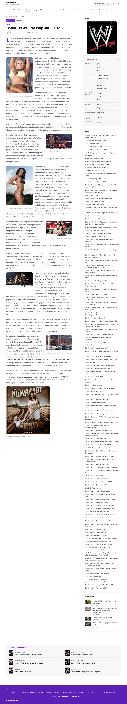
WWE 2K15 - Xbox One (93, 576)
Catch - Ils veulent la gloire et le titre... (98, 281)
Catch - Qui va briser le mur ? (95, 391)
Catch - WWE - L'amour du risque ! (97, 479)
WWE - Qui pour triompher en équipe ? (98, 161)
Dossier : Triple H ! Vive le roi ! (96, 518)
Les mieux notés (109, 692)
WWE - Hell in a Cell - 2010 (94, 170)
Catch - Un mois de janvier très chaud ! (99, 198)
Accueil (8, 16)
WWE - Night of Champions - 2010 (97, 164)
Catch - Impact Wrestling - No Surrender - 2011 (101, 321)
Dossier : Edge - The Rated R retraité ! (98, 233)
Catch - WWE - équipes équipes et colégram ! (101, 499)
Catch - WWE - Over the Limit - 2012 (98, 445)
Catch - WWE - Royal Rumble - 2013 (97, 464)
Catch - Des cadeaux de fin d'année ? (98, 368)
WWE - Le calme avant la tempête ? (97, 511)
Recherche (75, 696)
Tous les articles (94, 692)
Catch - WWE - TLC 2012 (94, 476)
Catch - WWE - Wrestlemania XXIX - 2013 (99, 456)
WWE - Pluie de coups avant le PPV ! (98, 541)
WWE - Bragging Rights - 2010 (95, 179)
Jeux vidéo (56, 10)
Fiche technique (91, 59)
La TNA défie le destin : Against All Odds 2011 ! (101, 213)
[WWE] (102, 37)
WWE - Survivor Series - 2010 (95, 182)
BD (41, 10)
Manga (35, 10)
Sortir (87, 10)
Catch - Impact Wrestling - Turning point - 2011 (101, 359)
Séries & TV (15, 16)
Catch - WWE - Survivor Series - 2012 (98, 482)
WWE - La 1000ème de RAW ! (95, 529)
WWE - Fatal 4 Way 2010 (93, 143)
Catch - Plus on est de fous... (95, 201)
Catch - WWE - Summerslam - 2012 (97, 521)
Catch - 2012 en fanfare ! (94, 385)
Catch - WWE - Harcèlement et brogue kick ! (100, 515)
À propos (15, 692)
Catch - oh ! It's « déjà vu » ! (95, 318)
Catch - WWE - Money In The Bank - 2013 (99, 585)
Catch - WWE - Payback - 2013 (96, 588)
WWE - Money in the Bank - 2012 (96, 532)
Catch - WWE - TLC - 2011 (94, 377)
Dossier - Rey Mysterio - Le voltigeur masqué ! (101, 538)
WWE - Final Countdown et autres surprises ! (101, 227)
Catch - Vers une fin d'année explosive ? (99, 365)
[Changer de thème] (114, 4)
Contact (24, 692)
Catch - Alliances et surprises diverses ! (99, 219)
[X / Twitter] (7, 688)
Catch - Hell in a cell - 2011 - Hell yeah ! (99, 334)
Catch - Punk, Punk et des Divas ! (96, 294)
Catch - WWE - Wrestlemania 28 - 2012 (99, 430)
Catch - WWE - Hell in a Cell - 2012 (97, 491)
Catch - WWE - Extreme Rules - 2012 (98, 438)
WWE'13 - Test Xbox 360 (94, 488)
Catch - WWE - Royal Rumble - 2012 (97, 399)
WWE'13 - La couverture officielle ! (97, 448)
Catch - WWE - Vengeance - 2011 (96, 348)
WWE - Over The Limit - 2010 (95, 140)
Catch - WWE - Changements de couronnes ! (101, 467)
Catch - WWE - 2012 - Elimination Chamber (100, 411)
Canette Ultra (17, 33)
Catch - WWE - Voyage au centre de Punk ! (100, 505)
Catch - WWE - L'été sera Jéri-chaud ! (98, 544)
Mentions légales (37, 692)
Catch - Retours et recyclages (95, 402)
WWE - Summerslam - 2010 (94, 158)
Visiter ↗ (100, 122)
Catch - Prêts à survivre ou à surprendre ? (100, 356)
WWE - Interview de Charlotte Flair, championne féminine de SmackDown (105, 610)
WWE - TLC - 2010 (91, 195)
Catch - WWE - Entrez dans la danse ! (98, 502)
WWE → (99, 117)
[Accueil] (14, 9)
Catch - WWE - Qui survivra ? (103, 617)
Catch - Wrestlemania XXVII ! (95, 230)
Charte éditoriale (53, 692)
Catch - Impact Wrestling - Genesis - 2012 (100, 388)
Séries (28, 10)
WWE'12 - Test (90, 362)
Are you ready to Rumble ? (94, 204)
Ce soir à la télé (54, 696)
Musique (80, 10)
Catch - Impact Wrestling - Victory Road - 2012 (101, 422)
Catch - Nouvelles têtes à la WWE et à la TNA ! (101, 442)
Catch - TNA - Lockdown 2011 (95, 236)
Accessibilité (79, 692)
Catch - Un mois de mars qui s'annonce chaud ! (101, 414)
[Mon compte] (119, 4)
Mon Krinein (67, 692)
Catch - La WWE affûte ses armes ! (97, 216)
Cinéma (20, 10)
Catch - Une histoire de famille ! (96, 535)
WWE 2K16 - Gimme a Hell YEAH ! (97, 573)
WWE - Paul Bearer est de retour (96, 167)
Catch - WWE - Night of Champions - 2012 (100, 508)
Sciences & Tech (98, 10)
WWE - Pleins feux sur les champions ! (98, 147)
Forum (111, 10)
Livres (47, 10)
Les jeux (65, 696)
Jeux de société (68, 10)
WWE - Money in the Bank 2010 (96, 150)
